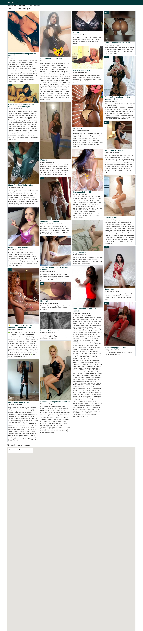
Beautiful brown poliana (18, 247)
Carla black (77, 128)
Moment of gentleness (49, 330)
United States (22, 5)
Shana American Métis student (20, 185)
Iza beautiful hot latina (49, 222)
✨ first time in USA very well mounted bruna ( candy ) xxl (20, 326)
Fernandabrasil (111, 218)
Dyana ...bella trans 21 (82, 192)
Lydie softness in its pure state (117, 43)
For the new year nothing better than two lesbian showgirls (21, 105)
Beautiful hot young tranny (51, 59)
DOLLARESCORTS (12, 2)
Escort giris (109, 289)
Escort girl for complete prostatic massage (22, 55)
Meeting (43, 160)
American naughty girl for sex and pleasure (54, 268)
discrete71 (77, 33)
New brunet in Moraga (114, 150)
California (31, 5)
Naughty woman (79, 252)
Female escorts (11, 5)
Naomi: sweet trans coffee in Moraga (84, 310)
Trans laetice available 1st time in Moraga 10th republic (118, 98)
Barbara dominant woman (18, 402)
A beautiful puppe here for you (117, 347)
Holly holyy (45, 301)
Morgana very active (81, 70)
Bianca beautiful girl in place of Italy (55, 402)
